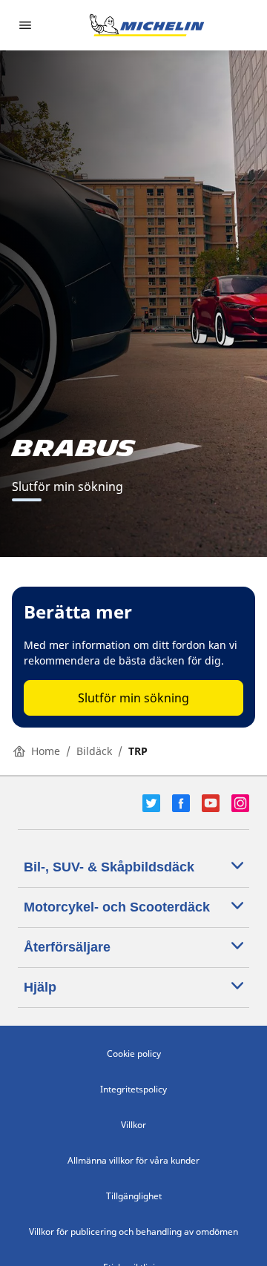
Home (45, 751)
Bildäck (94, 751)
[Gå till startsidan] (147, 25)
